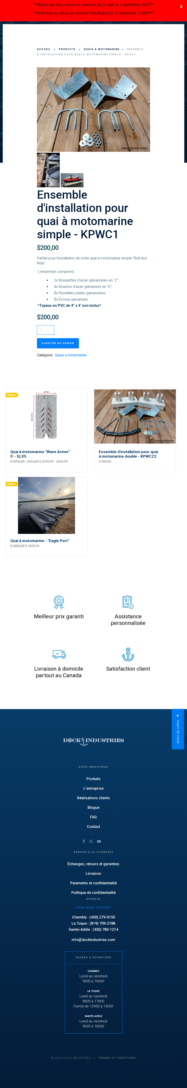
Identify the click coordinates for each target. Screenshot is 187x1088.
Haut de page (177, 732)
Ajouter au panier (58, 343)
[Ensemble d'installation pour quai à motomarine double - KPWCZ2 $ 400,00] (135, 387)
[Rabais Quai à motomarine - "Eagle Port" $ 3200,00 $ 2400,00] (46, 476)
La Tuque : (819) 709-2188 (93, 923)
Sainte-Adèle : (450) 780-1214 (93, 929)
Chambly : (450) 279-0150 (93, 917)
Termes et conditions (117, 1058)
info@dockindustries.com (93, 940)
